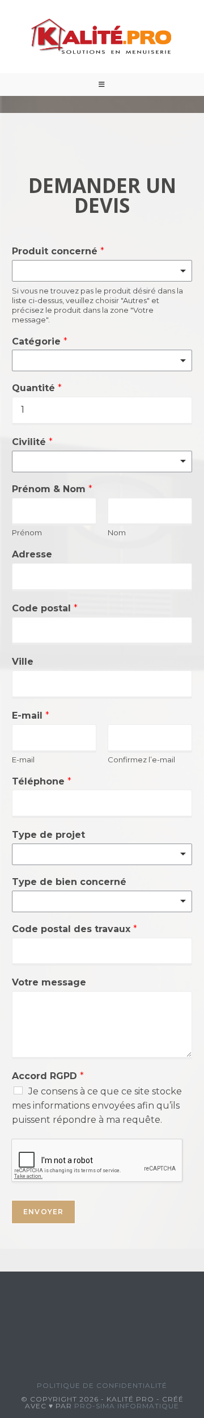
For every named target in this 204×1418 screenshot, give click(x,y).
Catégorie (39, 341)
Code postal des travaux (74, 929)
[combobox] (102, 271)
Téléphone (41, 781)
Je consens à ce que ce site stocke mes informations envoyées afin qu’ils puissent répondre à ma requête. (97, 1105)
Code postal (45, 608)
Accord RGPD (48, 1076)
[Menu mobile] (102, 84)
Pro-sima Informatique (126, 1406)
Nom (117, 532)
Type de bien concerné (69, 881)
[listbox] (102, 461)
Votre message (49, 982)
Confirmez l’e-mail (141, 759)
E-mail (30, 715)
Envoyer (43, 1211)
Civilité (32, 442)
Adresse (32, 554)
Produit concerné (58, 251)
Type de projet (48, 834)
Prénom (27, 532)
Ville (22, 661)
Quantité (37, 388)
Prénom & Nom (52, 489)
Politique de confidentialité (102, 1385)
